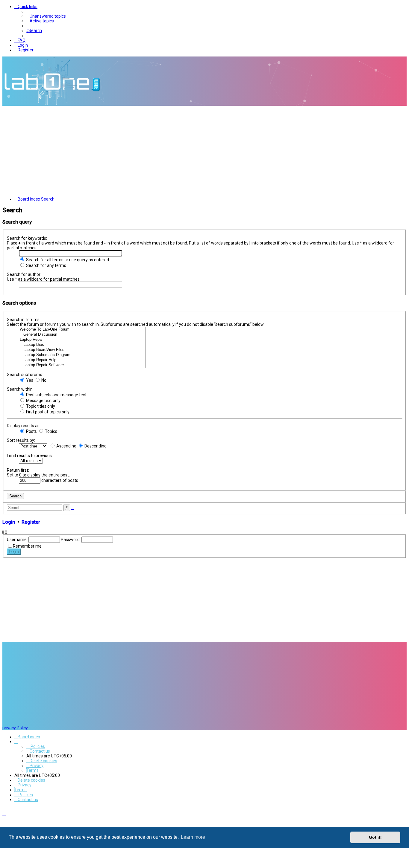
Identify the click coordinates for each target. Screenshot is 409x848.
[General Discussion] (82, 334)
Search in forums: (23, 319)
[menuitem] (46, 16)
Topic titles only (40, 406)
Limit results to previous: (30, 455)
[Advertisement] (204, 150)
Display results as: (23, 425)
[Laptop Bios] (82, 344)
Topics (50, 431)
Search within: (20, 389)
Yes (29, 380)
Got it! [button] (375, 837)
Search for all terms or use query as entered (67, 259)
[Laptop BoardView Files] (82, 349)
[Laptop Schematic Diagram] (82, 354)
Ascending (65, 446)
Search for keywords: (27, 238)
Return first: (18, 470)
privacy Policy (15, 727)
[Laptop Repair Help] (82, 360)
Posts (31, 431)
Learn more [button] (193, 837)
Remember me (27, 546)
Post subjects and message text (56, 394)
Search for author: (24, 274)
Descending (95, 446)
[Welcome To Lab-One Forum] (82, 329)
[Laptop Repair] (82, 339)
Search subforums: (25, 374)
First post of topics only (47, 412)
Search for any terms (45, 265)
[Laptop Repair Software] (82, 365)
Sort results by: (21, 440)
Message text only (42, 400)
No (43, 380)
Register (31, 522)
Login (8, 522)
